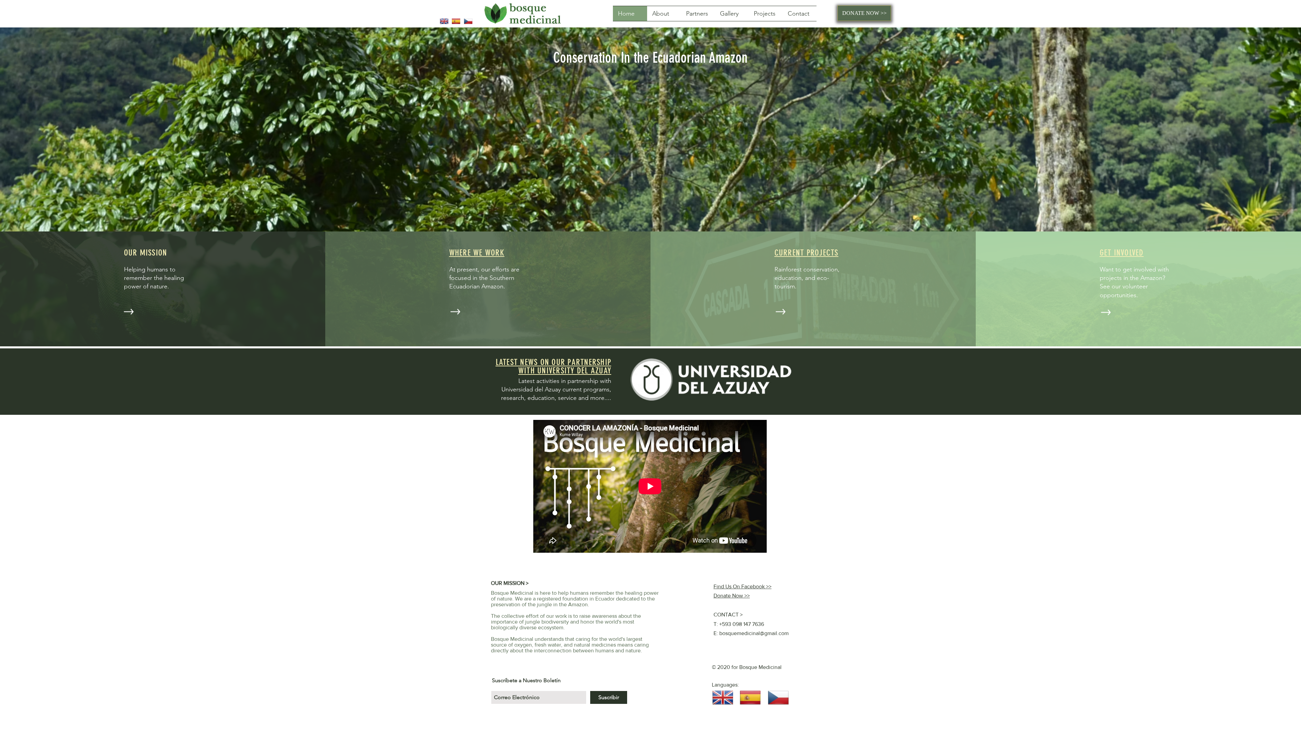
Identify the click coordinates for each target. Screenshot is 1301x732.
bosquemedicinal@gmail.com (754, 633)
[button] (766, 13)
